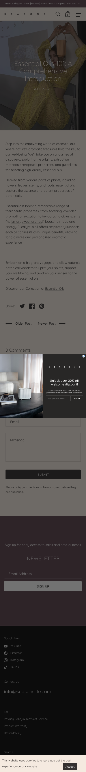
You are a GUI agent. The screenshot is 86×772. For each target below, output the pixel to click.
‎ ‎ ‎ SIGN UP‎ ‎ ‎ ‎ (77, 399)
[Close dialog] (84, 356)
